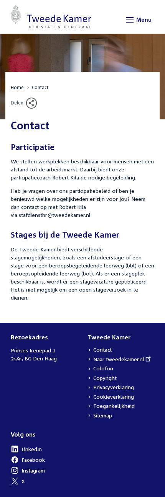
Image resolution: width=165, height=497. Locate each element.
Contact (40, 87)
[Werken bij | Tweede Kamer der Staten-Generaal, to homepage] (51, 16)
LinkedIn (26, 450)
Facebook (28, 460)
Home (17, 87)
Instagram (28, 471)
